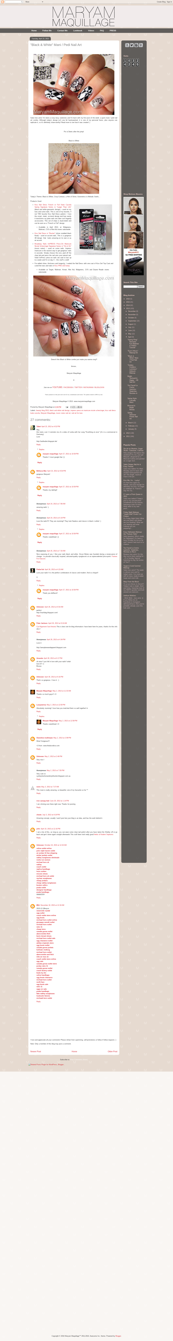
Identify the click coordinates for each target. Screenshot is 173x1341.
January (131, 429)
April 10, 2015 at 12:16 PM (50, 829)
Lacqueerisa (41, 705)
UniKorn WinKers (129, 596)
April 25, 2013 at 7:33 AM (56, 551)
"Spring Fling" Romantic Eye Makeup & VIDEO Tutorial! (133, 344)
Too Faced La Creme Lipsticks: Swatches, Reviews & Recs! (131, 550)
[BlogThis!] (74, 407)
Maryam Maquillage (48, 413)
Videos (91, 30)
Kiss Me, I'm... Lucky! (131, 480)
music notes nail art (63, 413)
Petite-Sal (40, 569)
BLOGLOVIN (99, 387)
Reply (38, 445)
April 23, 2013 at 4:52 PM (50, 426)
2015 (128, 302)
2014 (128, 305)
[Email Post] (67, 407)
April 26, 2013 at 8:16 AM (57, 623)
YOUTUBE (57, 387)
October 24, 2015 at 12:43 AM (56, 845)
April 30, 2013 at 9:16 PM (54, 677)
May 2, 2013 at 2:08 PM (62, 738)
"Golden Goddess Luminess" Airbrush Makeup (132, 369)
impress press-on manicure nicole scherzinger (87, 410)
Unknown (40, 607)
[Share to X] (76, 407)
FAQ (102, 30)
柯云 (38, 905)
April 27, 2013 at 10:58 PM (69, 534)
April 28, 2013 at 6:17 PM (53, 658)
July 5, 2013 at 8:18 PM (51, 815)
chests (39, 815)
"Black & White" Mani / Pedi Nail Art (133, 359)
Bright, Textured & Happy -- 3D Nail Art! (133, 379)
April (130, 337)
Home (34, 30)
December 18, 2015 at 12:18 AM (52, 905)
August (131, 324)
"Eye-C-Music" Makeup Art (133, 352)
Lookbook (77, 30)
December (132, 311)
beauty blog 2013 (42, 410)
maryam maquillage (50, 454)
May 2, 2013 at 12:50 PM (56, 705)
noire (38, 787)
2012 (128, 433)
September (132, 321)
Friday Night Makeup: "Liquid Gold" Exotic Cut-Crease (132, 514)
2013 (128, 308)
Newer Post (35, 1051)
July (130, 327)
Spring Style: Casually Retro (132, 400)
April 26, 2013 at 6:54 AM (54, 607)
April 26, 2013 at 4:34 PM (56, 639)
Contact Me (62, 30)
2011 (128, 436)
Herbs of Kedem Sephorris (103, 834)
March (130, 423)
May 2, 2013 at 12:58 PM (68, 721)
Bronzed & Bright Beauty (131, 407)
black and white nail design (60, 410)
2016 (128, 299)
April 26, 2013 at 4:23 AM (54, 569)
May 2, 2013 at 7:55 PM (55, 770)
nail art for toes (77, 413)
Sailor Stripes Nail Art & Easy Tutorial (132, 465)
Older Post (112, 1051)
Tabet (38, 426)
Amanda (39, 658)
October (131, 318)
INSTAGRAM (88, 387)
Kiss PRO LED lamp (62, 266)
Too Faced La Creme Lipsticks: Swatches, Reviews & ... (133, 390)
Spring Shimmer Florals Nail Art (133, 416)
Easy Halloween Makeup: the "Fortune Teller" (132, 533)
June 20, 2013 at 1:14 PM (59, 801)
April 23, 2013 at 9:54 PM (56, 471)
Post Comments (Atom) (79, 1060)
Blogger (118, 1336)
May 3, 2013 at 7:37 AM (50, 787)
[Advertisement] (133, 653)
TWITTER (78, 387)
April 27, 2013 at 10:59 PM (69, 454)
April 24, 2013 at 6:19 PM (56, 518)
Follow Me (47, 30)
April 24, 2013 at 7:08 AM (56, 504)
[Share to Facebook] (78, 407)
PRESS (113, 30)
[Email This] (71, 407)
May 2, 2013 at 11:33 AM (62, 691)
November (132, 314)
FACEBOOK (68, 387)
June (130, 330)
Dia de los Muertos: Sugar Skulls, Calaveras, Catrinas (133, 450)
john (38, 829)
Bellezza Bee (41, 471)
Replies (41, 449)
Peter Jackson (41, 623)
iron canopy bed (42, 801)
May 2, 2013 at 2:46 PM (53, 756)
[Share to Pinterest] (81, 407)
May (130, 334)
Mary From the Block (131, 582)
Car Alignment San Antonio (46, 627)
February (131, 426)
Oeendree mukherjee (44, 738)
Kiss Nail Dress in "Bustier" (45, 233)
